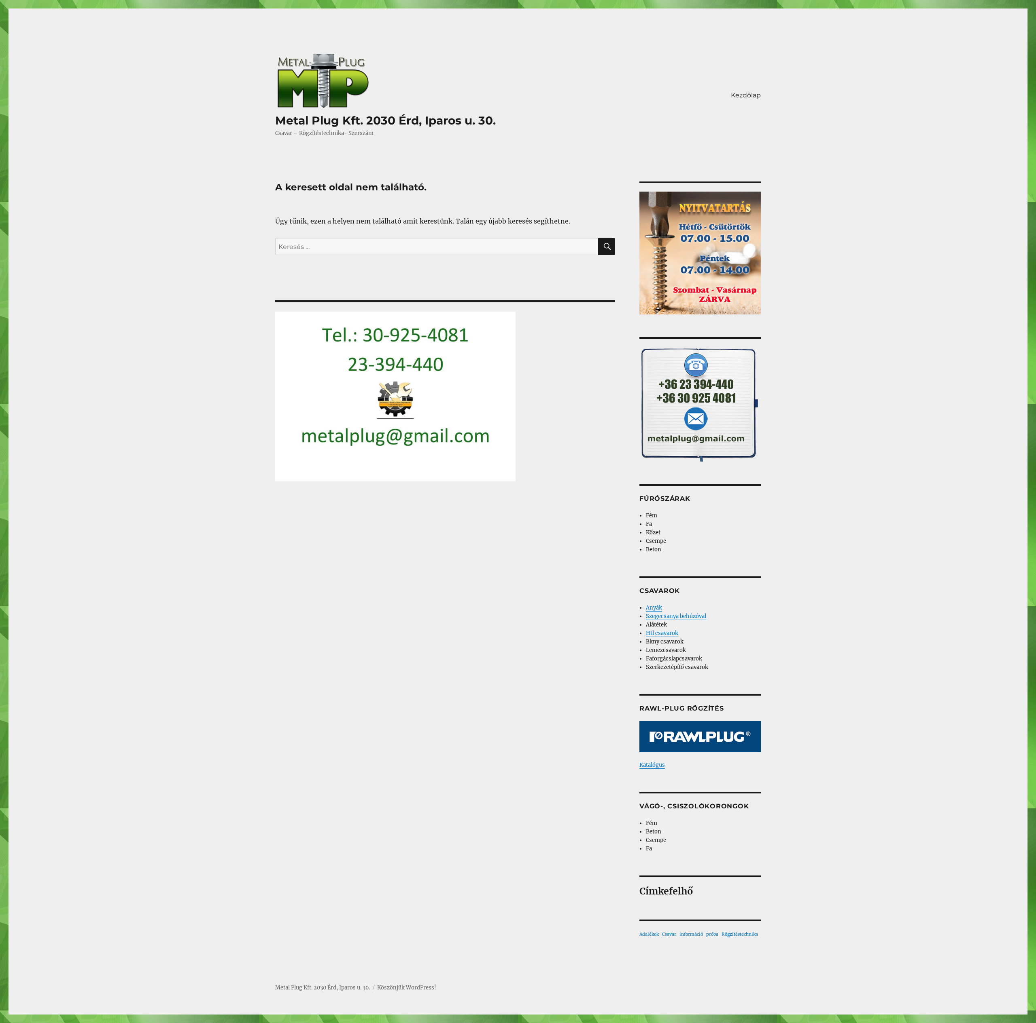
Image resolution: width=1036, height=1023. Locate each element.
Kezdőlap (746, 95)
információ (691, 934)
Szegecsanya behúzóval (676, 616)
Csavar (669, 934)
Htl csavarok (662, 633)
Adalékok (649, 934)
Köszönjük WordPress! (406, 987)
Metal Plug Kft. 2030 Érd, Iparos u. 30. (385, 120)
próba (712, 934)
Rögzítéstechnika (740, 934)
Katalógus (652, 764)
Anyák (654, 607)
